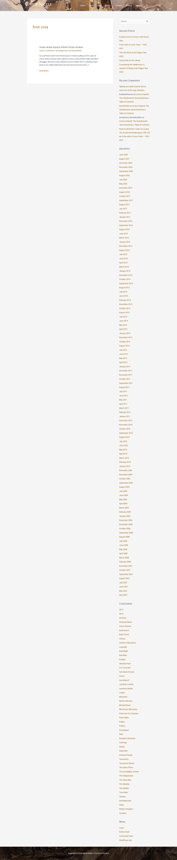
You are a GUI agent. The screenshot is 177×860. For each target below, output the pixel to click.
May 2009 (123, 499)
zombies (122, 813)
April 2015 (123, 263)
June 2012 (123, 354)
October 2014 (124, 279)
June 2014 (123, 296)
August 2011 (124, 387)
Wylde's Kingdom (126, 809)
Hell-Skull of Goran (126, 672)
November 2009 (125, 474)
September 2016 (126, 225)
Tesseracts (124, 759)
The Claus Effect (126, 767)
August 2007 (124, 578)
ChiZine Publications (127, 643)
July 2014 (123, 292)
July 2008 (123, 541)
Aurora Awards (125, 626)
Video (121, 805)
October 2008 (124, 528)
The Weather (124, 784)
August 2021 (124, 159)
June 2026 (123, 155)
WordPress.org (125, 840)
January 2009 (124, 516)
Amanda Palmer (125, 622)
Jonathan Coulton (126, 684)
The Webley (124, 788)
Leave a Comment (46, 51)
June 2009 (123, 495)
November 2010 (125, 425)
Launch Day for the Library (129, 60)
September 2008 (126, 533)
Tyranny (122, 796)
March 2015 (124, 267)
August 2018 (124, 192)
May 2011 (123, 400)
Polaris (122, 722)
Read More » (44, 71)
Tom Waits (123, 792)
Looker (122, 693)
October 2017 (124, 196)
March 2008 (124, 558)
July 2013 (123, 317)
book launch (124, 630)
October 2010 (124, 429)
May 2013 (123, 325)
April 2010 (123, 454)
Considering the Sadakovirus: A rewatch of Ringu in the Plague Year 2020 (133, 68)
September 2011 (126, 383)
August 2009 (124, 487)
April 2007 (123, 595)
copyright (123, 647)
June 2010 (123, 445)
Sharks (122, 747)
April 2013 (123, 329)
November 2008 (125, 524)
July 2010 (123, 441)
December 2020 (125, 163)
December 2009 (125, 470)
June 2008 (123, 545)
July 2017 (123, 209)
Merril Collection (125, 701)
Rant (121, 734)
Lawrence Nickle (126, 688)
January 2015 (124, 271)
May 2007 (123, 591)
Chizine (122, 639)
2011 (121, 609)
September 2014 (126, 283)
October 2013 (124, 308)
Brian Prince (124, 634)
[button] (147, 5)
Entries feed (124, 832)
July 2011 (123, 391)
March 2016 (124, 238)
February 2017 (125, 213)
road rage (123, 742)
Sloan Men (123, 751)
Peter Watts (124, 717)
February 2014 (125, 300)
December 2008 (125, 520)
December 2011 (125, 371)
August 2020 (124, 175)
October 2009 (124, 479)
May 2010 (123, 450)
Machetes (123, 697)
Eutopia (122, 659)
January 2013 (124, 333)
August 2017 (124, 204)
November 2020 (125, 167)
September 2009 (126, 483)
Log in (121, 828)
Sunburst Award (125, 755)
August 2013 (124, 312)
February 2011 (125, 412)
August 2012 (124, 346)
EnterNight (123, 651)
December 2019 (125, 188)
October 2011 (124, 379)
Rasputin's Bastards (127, 738)
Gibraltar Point (125, 664)
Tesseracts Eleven (126, 763)
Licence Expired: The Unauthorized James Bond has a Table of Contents (134, 98)
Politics (122, 726)
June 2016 (123, 234)
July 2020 (123, 179)
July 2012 (123, 350)
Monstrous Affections (128, 709)
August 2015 (124, 250)
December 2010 (125, 420)
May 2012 (123, 358)
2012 (121, 614)
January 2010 (124, 466)
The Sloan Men (125, 780)
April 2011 (123, 404)
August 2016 (124, 229)
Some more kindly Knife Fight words (61, 47)
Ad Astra (122, 618)
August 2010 (124, 437)
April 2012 (123, 362)
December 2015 (125, 246)
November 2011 (125, 375)
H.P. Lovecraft (124, 668)
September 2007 (126, 574)
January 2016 (124, 242)
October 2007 (124, 570)
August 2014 (124, 287)
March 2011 (124, 408)
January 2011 (124, 416)
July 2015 (123, 254)
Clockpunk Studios (101, 853)
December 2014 (125, 275)
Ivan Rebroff (124, 680)
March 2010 (124, 458)
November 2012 (125, 337)
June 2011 (123, 396)
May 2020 (123, 184)
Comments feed (126, 836)
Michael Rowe (125, 705)
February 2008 (125, 562)
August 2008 (124, 537)
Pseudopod (124, 730)
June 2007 (123, 587)
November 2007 (125, 566)
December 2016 (125, 221)
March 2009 (124, 508)
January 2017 (124, 217)
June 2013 (123, 321)
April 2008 (123, 553)
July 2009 (123, 491)
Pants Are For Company (128, 713)
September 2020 (126, 171)
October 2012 (124, 342)
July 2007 (123, 583)
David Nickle (39, 4)
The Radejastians (126, 776)
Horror (121, 676)
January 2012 (124, 366)
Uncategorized (62, 51)
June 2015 (123, 258)
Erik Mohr (123, 655)
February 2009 (125, 512)
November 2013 (125, 304)
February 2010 (125, 462)
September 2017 (126, 200)
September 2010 (126, 433)
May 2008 (123, 549)
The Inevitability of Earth (129, 772)
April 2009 (123, 504)
